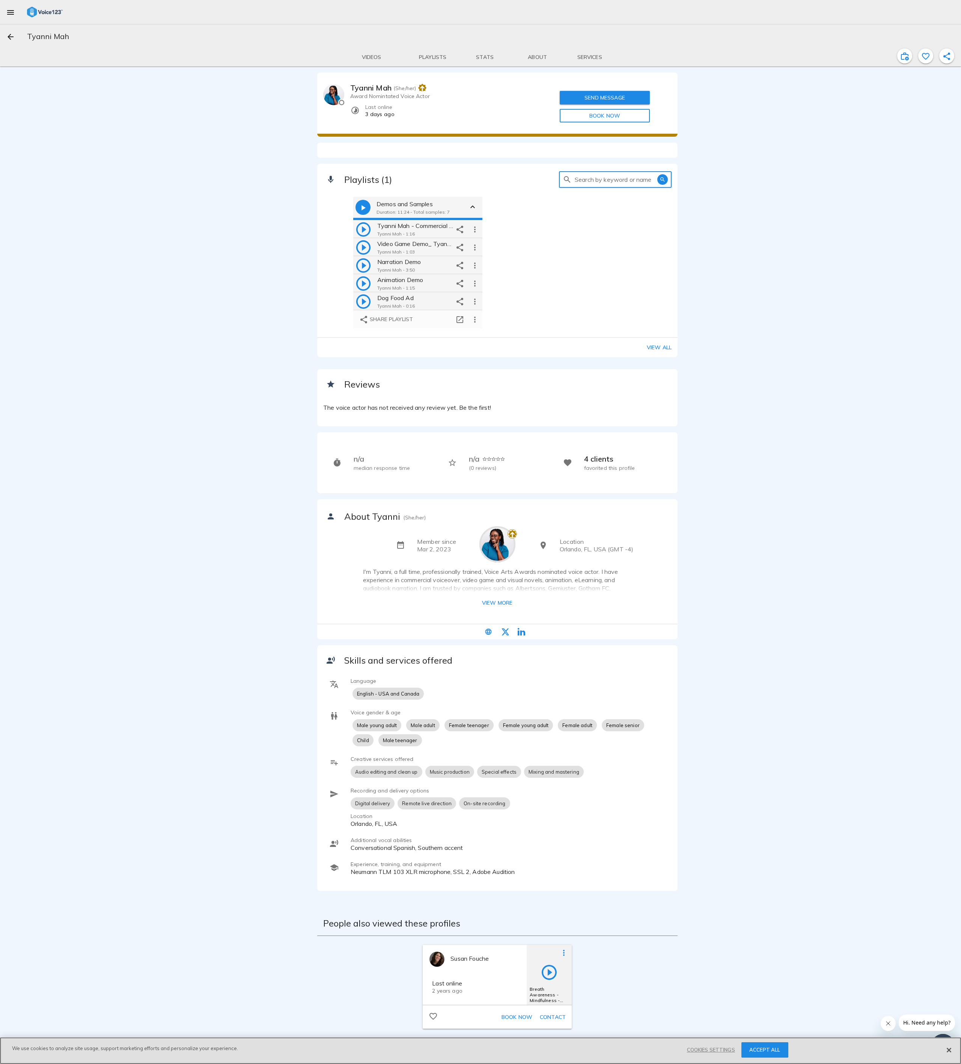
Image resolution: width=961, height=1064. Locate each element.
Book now (517, 1017)
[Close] (949, 1050)
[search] (567, 179)
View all (659, 347)
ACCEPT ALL (764, 1050)
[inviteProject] (904, 55)
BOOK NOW (604, 115)
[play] (363, 229)
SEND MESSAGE (604, 97)
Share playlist (390, 319)
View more (497, 602)
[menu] (10, 12)
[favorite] (925, 55)
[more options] (474, 229)
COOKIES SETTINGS (711, 1050)
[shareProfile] (946, 55)
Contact (553, 1017)
